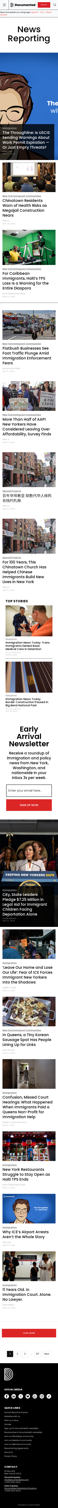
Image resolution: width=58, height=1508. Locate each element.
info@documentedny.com (16, 1479)
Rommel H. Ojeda (9, 988)
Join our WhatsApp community (19, 1436)
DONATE (44, 5)
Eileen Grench (9, 918)
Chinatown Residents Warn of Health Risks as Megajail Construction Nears (24, 208)
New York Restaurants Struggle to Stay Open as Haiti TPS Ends (26, 1174)
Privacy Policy (10, 1456)
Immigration (9, 128)
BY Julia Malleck (13, 653)
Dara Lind (7, 151)
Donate (7, 1424)
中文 (42, 12)
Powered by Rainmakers (29, 1505)
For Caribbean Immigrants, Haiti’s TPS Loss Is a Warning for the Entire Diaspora (25, 281)
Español (34, 12)
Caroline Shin (8, 1050)
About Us (8, 1452)
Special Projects (11, 491)
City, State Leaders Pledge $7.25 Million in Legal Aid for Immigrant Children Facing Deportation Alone (24, 904)
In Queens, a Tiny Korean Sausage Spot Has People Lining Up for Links (26, 1039)
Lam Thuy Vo (22, 1122)
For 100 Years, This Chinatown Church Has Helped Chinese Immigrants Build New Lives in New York (24, 572)
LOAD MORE (29, 1333)
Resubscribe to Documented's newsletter (23, 1432)
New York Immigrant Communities (21, 196)
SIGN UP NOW (29, 805)
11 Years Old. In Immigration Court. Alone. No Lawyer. (26, 1294)
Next (46, 1353)
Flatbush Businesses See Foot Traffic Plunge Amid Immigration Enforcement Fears (26, 356)
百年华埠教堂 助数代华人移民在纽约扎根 (27, 498)
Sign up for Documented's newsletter (21, 1428)
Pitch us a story (11, 1420)
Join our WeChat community (17, 1444)
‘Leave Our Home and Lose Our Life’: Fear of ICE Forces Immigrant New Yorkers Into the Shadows (27, 975)
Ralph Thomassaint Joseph (13, 294)
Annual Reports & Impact (16, 1412)
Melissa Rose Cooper (11, 368)
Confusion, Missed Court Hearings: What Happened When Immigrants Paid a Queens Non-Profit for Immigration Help (27, 1107)
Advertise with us (12, 1416)
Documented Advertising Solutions (20, 1488)
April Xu (5, 221)
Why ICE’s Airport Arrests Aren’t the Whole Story (25, 1234)
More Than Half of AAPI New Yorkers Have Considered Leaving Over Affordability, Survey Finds (26, 427)
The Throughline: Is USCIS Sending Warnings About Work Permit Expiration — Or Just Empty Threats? (26, 140)
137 (37, 1353)
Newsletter (11, 639)
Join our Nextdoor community (18, 1440)
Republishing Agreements (16, 1448)
